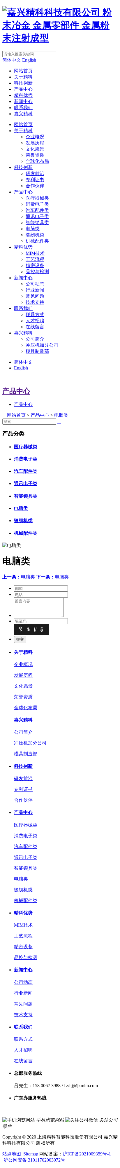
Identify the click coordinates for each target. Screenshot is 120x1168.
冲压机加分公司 (42, 345)
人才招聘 (35, 320)
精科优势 (23, 95)
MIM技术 (35, 253)
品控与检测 (37, 271)
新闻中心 (23, 101)
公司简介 (35, 339)
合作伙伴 (35, 185)
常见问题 (35, 296)
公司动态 (35, 283)
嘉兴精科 (23, 113)
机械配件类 (37, 240)
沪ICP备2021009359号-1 (87, 1153)
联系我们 (23, 107)
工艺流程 (35, 259)
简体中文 (11, 59)
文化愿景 (35, 149)
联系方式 (35, 314)
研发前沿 (35, 173)
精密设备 (35, 265)
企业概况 (35, 136)
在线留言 (35, 326)
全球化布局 (37, 161)
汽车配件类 (37, 210)
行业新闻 (35, 289)
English (29, 59)
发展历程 (35, 142)
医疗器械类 (37, 198)
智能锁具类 (37, 222)
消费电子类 (37, 204)
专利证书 (35, 179)
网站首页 (23, 70)
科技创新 (23, 83)
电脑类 (33, 228)
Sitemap (30, 1153)
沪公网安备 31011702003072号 (34, 1159)
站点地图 (11, 1153)
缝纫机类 (35, 234)
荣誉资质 (35, 155)
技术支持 (35, 302)
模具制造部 (37, 351)
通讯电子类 (37, 216)
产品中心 (23, 89)
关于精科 (23, 76)
